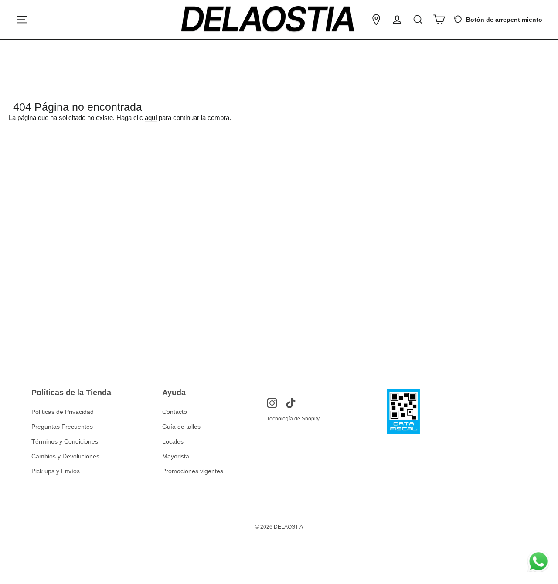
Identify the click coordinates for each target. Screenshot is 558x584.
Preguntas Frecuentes (62, 426)
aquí (151, 117)
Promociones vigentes (192, 471)
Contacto (174, 411)
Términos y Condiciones (64, 441)
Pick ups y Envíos (55, 471)
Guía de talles (181, 426)
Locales (173, 441)
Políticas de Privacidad (62, 411)
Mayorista (175, 456)
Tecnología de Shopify (293, 419)
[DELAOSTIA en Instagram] (272, 402)
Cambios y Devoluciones (65, 456)
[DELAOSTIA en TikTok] (291, 402)
